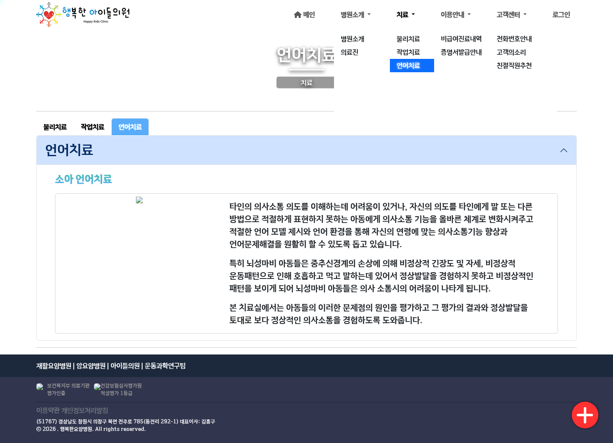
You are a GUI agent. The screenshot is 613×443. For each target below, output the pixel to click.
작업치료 (408, 52)
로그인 (561, 14)
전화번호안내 (514, 38)
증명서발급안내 (461, 52)
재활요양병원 (53, 365)
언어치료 (408, 65)
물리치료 (408, 38)
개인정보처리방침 (84, 410)
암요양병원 (91, 365)
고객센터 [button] (509, 14)
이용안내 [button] (453, 14)
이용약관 (48, 410)
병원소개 (352, 38)
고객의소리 (511, 52)
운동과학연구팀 (165, 365)
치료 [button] (403, 14)
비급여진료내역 (461, 38)
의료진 (349, 52)
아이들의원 (125, 365)
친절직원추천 (514, 65)
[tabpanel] (306, 238)
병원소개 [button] (353, 14)
